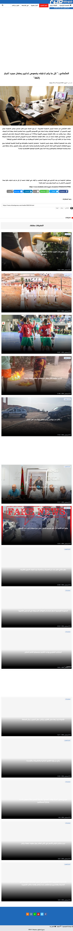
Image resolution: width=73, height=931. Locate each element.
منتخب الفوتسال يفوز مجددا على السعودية (43, 337)
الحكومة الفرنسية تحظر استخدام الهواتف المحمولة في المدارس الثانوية (43, 611)
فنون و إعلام (15, 5)
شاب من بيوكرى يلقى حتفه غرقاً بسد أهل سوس (43, 419)
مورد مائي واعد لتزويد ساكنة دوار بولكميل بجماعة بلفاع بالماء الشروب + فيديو (43, 253)
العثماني (67, 208)
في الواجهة (25, 5)
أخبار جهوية (34, 5)
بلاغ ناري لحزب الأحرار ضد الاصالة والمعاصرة (43, 487)
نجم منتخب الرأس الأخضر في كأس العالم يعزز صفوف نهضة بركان (43, 843)
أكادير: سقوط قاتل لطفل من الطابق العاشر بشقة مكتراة (43, 378)
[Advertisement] (36, 38)
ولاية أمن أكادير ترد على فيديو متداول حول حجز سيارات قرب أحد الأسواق (43, 528)
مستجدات (67, 234)
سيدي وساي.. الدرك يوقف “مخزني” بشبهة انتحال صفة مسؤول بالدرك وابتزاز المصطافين (43, 801)
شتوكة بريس (53, 5)
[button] (63, 191)
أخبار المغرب (43, 5)
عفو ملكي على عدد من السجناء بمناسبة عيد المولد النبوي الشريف (43, 569)
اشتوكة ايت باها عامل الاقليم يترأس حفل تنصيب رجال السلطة (43, 719)
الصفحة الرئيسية (64, 5)
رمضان (62, 208)
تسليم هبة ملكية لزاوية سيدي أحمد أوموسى (43, 295)
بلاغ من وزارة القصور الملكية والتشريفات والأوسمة (43, 761)
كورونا (57, 208)
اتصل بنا (52, 927)
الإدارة (58, 927)
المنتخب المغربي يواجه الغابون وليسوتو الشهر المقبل (43, 652)
